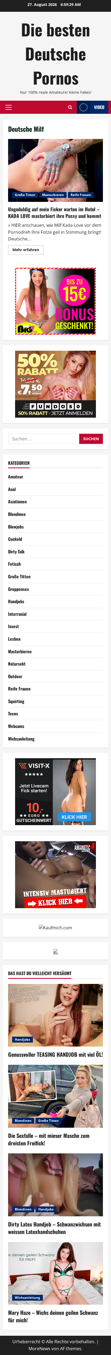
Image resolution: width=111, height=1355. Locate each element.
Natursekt (17, 663)
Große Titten (25, 195)
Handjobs (16, 601)
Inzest (13, 626)
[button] (8, 107)
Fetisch (14, 564)
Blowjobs (16, 526)
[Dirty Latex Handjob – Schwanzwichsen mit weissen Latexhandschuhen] (55, 1184)
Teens (13, 713)
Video (99, 107)
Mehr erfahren (27, 250)
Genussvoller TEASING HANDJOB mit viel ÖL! (55, 1054)
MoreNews (39, 1349)
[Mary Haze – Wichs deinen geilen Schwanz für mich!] (55, 1273)
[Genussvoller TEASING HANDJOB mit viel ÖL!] (55, 1015)
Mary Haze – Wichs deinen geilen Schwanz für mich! (53, 1316)
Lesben (14, 639)
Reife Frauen (81, 195)
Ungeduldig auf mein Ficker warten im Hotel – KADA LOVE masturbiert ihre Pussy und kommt (55, 170)
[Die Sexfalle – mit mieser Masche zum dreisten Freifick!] (55, 1096)
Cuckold (15, 539)
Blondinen (17, 514)
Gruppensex (18, 589)
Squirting (16, 701)
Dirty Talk (16, 551)
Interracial (17, 614)
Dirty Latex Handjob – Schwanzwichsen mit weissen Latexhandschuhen (54, 1228)
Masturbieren (53, 195)
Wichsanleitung (21, 738)
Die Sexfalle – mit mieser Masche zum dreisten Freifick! (48, 1139)
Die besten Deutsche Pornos (55, 53)
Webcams (16, 726)
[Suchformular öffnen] (70, 107)
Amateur (15, 476)
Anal (12, 489)
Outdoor (15, 676)
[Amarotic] (55, 874)
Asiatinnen (17, 501)
